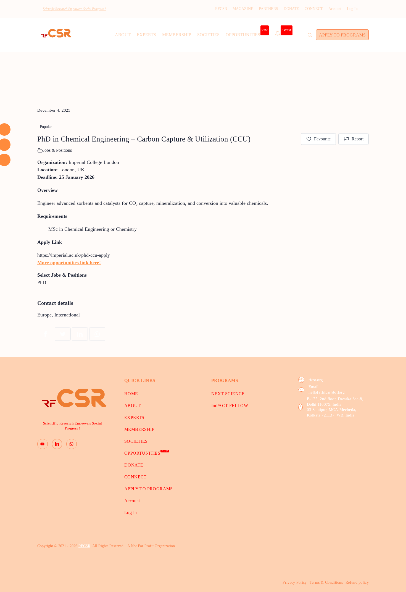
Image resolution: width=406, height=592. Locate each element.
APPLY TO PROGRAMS (342, 35)
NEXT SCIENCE (228, 393)
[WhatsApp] (71, 444)
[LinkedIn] (57, 444)
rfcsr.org (316, 380)
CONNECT (314, 9)
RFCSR (221, 9)
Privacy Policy (295, 582)
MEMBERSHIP (176, 34)
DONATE (291, 9)
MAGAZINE (243, 9)
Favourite (322, 139)
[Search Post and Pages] (310, 35)
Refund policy (357, 582)
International (67, 315)
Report (357, 139)
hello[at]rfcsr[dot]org (327, 392)
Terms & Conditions (326, 582)
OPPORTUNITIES (247, 33)
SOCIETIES (208, 34)
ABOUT (123, 34)
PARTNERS (268, 9)
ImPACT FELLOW (229, 405)
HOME (131, 393)
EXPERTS (146, 34)
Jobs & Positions (57, 150)
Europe (44, 315)
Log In (352, 9)
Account (334, 9)
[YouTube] (42, 444)
